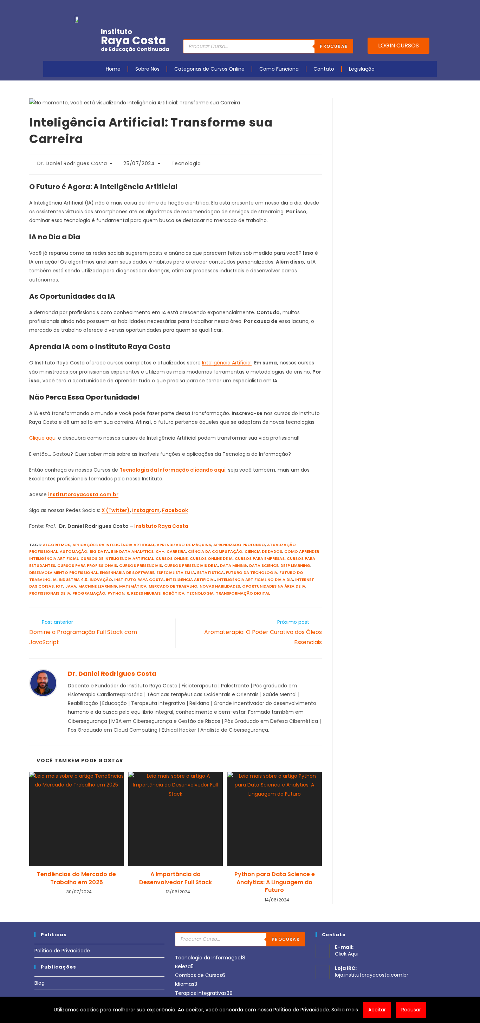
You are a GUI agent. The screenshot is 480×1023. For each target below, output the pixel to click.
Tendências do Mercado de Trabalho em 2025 (76, 878)
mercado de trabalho (173, 586)
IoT (59, 586)
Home (113, 68)
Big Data (99, 551)
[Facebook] (377, 8)
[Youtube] (388, 8)
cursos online (172, 558)
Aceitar (377, 1009)
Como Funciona (279, 68)
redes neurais (146, 593)
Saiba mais (344, 1009)
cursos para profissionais (87, 565)
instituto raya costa (139, 579)
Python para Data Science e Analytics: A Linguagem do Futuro (274, 882)
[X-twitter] (432, 8)
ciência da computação (215, 551)
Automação (73, 551)
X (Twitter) (116, 510)
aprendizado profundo (239, 545)
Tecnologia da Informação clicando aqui (172, 469)
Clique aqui (43, 437)
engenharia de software (127, 572)
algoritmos (56, 545)
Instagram (146, 510)
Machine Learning (97, 586)
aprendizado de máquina (184, 545)
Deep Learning (295, 565)
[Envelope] (410, 8)
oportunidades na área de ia (273, 586)
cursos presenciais (140, 565)
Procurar (334, 46)
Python (116, 593)
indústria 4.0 (73, 579)
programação (88, 593)
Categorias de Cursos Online (209, 68)
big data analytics (132, 551)
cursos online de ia (211, 558)
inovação (101, 579)
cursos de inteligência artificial (117, 558)
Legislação (362, 68)
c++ (160, 551)
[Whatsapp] (421, 8)
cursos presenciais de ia (191, 565)
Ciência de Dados (263, 551)
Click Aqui (346, 953)
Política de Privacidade (62, 950)
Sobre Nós (147, 68)
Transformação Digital (243, 593)
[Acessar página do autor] (43, 682)
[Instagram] (399, 8)
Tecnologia (186, 163)
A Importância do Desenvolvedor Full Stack (175, 878)
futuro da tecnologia (251, 572)
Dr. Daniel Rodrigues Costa (72, 163)
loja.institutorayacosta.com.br (371, 974)
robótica (173, 593)
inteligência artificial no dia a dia (255, 579)
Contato (323, 68)
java (70, 586)
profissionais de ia (49, 593)
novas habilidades (220, 586)
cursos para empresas (260, 558)
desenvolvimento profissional (63, 572)
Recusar (411, 1009)
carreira (176, 551)
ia (55, 579)
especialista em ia (175, 572)
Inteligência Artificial (227, 362)
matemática (133, 586)
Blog (39, 982)
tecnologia (200, 593)
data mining (233, 565)
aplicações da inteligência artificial (113, 545)
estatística (210, 572)
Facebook (175, 510)
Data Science (263, 565)
